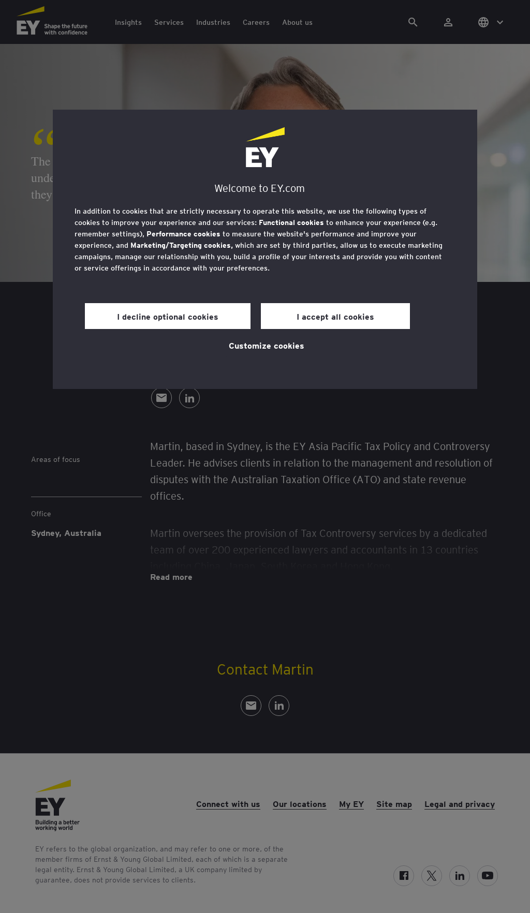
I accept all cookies (335, 316)
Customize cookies (266, 345)
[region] (265, 249)
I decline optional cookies (167, 316)
